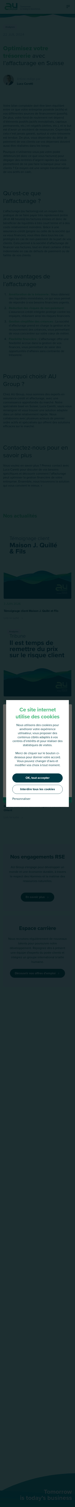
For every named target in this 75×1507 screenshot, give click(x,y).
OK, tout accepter (38, 778)
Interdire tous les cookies (37, 789)
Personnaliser (21, 799)
